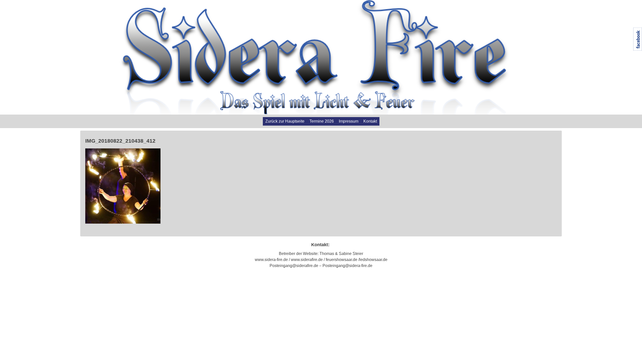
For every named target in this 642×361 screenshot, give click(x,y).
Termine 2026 (321, 121)
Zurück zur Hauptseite (284, 121)
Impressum (348, 121)
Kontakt (370, 121)
